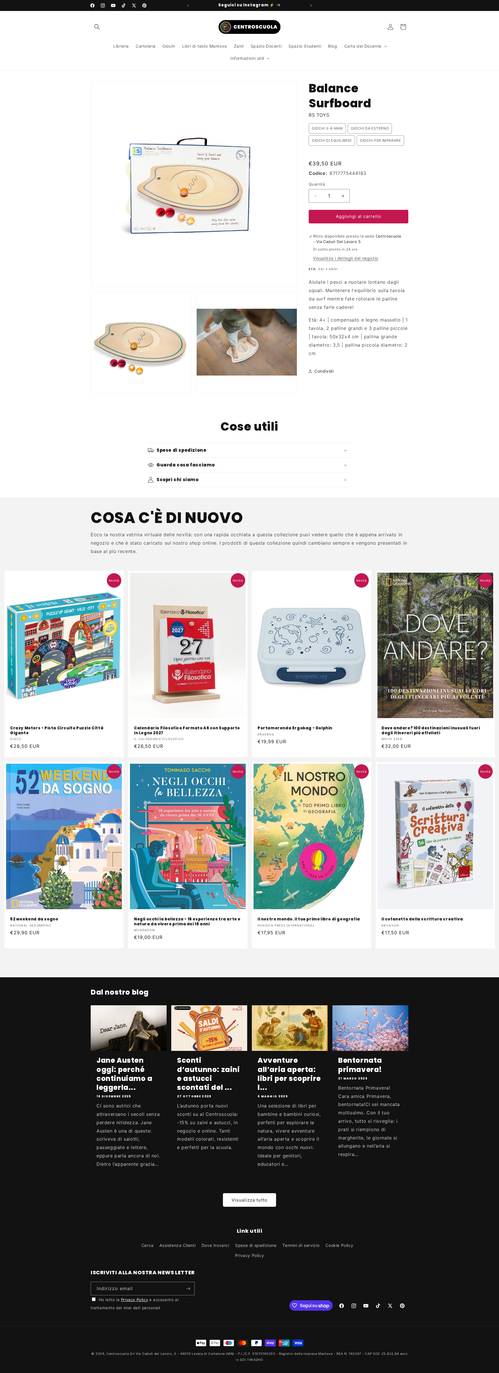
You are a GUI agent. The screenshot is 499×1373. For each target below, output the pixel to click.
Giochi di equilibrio (332, 140)
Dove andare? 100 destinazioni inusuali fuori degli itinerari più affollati (430, 731)
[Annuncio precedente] (188, 5)
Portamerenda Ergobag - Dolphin (295, 728)
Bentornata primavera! (360, 1065)
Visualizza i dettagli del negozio (345, 258)
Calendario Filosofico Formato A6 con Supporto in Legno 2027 (187, 731)
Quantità (317, 184)
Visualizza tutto (249, 1200)
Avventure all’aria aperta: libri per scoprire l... (289, 1074)
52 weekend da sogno (34, 919)
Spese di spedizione (255, 1245)
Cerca (147, 1245)
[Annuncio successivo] (311, 5)
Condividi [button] (324, 371)
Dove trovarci (215, 1245)
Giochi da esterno (370, 128)
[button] (97, 26)
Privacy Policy (249, 1255)
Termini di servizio (300, 1245)
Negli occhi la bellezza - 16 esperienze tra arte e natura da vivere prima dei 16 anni (187, 922)
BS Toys (319, 115)
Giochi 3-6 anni (327, 128)
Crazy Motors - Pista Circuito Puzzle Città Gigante (56, 731)
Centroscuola (118, 1354)
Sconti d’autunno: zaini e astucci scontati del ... (208, 1074)
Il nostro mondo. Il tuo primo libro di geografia (309, 919)
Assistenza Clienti (177, 1245)
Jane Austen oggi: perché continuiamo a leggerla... (124, 1074)
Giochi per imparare (380, 140)
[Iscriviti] (188, 1288)
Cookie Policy (339, 1245)
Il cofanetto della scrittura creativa (422, 919)
